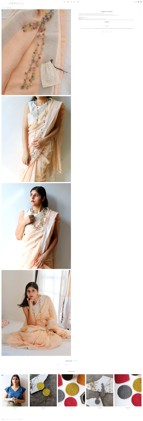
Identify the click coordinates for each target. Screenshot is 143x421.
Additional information (69, 360)
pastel (119, 28)
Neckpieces (90, 28)
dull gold (105, 28)
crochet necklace (98, 28)
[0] (137, 1)
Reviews (75, 360)
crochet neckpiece (102, 28)
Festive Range (87, 28)
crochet (94, 28)
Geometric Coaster (71, 407)
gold (111, 28)
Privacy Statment (8, 419)
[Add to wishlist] (28, 375)
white (130, 28)
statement (122, 28)
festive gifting (109, 28)
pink (120, 28)
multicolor (117, 28)
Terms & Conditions (13, 419)
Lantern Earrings (100, 407)
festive (107, 28)
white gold (132, 28)
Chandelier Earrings (15, 407)
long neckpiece (114, 28)
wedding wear (127, 28)
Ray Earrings (43, 407)
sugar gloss (125, 28)
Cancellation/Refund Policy (20, 419)
